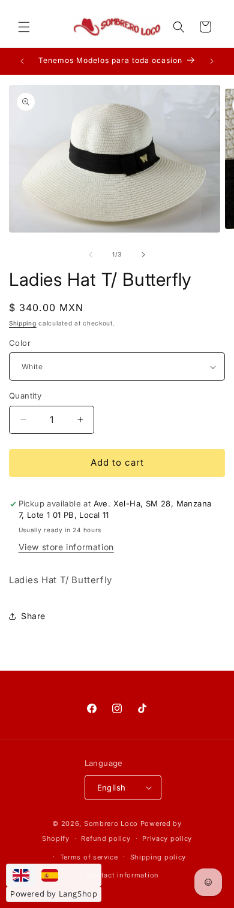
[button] (24, 27)
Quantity (25, 395)
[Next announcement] (212, 61)
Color (20, 343)
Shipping (23, 323)
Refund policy (105, 838)
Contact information (123, 875)
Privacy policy (167, 838)
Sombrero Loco (111, 823)
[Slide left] (90, 255)
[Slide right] (143, 255)
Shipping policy (158, 857)
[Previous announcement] (22, 61)
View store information (66, 547)
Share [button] (33, 616)
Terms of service (89, 857)
